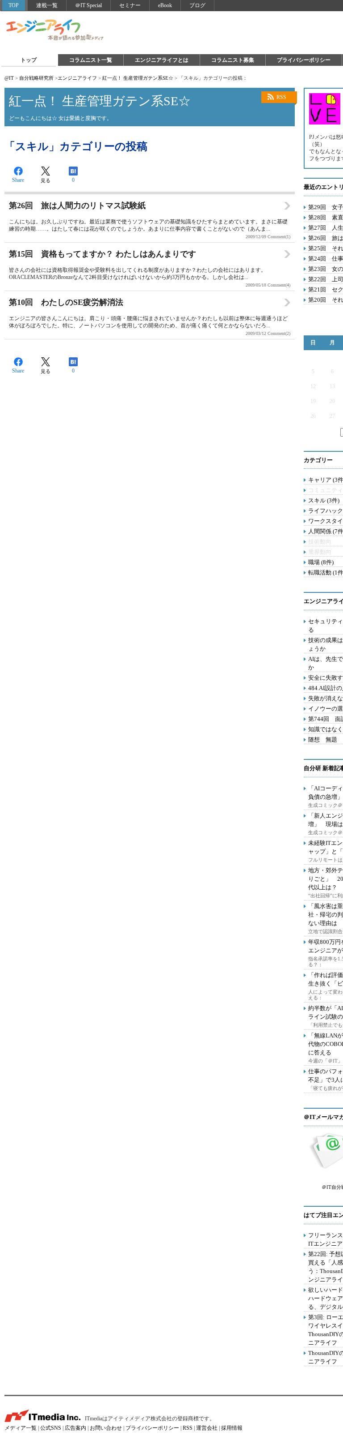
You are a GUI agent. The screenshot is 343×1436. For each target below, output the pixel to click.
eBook (165, 5)
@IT (9, 78)
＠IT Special (88, 5)
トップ (29, 60)
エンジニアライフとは (161, 60)
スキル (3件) (323, 500)
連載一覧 (47, 5)
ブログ (197, 5)
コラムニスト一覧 (90, 60)
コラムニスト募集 (232, 60)
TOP (13, 5)
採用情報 (232, 1428)
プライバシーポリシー (303, 60)
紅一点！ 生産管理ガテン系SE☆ (137, 78)
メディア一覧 (20, 1428)
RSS (281, 97)
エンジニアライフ (55, 30)
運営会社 (207, 1428)
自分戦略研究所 (36, 78)
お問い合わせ (106, 1428)
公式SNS (50, 1428)
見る (45, 180)
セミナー (130, 5)
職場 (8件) (321, 562)
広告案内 (75, 1428)
